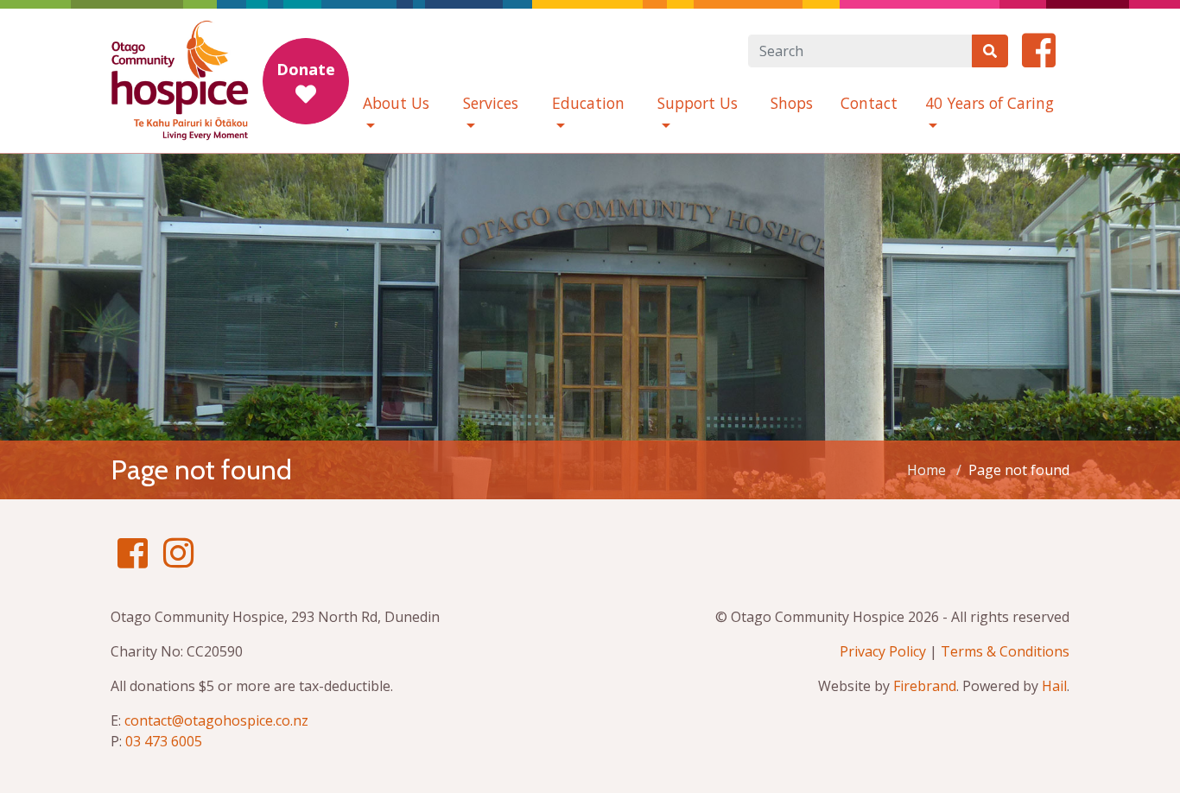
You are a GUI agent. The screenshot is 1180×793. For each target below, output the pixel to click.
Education (588, 102)
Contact (869, 102)
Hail (1054, 685)
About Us (396, 102)
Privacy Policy (883, 651)
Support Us (697, 102)
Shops (792, 102)
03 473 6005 (163, 741)
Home (926, 469)
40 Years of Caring (989, 102)
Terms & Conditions (1005, 651)
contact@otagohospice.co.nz (216, 720)
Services (490, 102)
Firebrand (924, 685)
